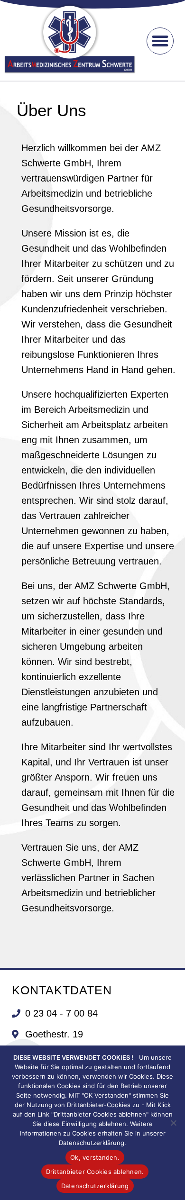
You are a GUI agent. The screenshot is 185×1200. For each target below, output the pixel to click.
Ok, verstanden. (95, 1157)
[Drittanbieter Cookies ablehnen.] (173, 1122)
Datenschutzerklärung (95, 1186)
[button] (160, 41)
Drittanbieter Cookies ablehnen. (95, 1171)
